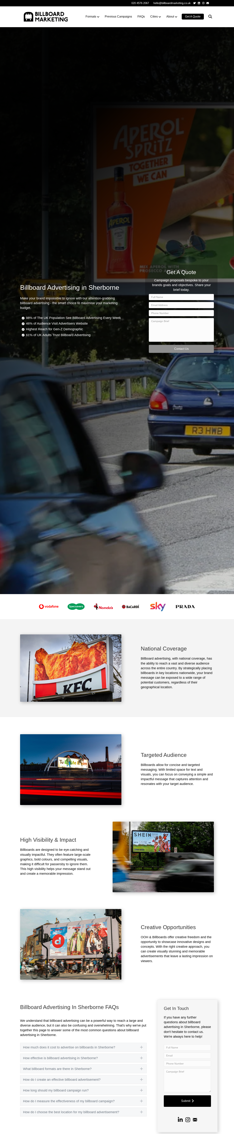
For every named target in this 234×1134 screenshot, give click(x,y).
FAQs (141, 16)
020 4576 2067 (140, 3)
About (170, 16)
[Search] (208, 16)
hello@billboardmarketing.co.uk (172, 3)
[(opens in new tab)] (49, 606)
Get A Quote (193, 16)
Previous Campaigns (118, 16)
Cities (154, 16)
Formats (91, 16)
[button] (181, 349)
